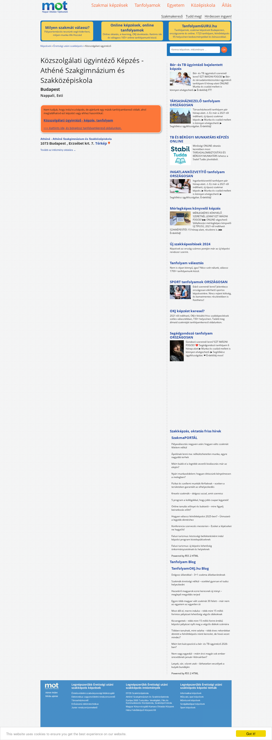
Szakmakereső (172, 16)
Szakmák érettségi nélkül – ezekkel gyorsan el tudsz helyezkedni (200, 583)
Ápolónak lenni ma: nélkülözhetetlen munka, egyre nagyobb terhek (199, 455)
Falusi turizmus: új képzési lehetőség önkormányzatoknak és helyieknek (191, 547)
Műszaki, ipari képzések (192, 697)
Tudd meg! (194, 16)
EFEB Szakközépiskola (137, 693)
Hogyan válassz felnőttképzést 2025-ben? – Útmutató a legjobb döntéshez (200, 518)
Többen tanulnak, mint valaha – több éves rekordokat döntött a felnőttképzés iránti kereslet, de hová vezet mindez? (200, 634)
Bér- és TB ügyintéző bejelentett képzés (196, 66)
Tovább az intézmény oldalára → (58, 150)
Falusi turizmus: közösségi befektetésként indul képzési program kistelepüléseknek (197, 537)
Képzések (45, 46)
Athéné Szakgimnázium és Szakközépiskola (147, 697)
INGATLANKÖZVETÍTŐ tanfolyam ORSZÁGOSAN (197, 174)
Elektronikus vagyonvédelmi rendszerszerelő (93, 697)
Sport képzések (188, 707)
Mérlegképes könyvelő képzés (195, 208)
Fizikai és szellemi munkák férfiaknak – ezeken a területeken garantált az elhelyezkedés (198, 485)
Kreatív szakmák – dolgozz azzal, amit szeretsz (197, 493)
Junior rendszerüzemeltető (84, 707)
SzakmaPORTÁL (184, 437)
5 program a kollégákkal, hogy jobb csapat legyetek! (200, 500)
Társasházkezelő (79, 700)
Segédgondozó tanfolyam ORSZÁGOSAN (191, 335)
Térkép (101, 143)
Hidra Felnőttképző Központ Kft (141, 710)
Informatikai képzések (191, 693)
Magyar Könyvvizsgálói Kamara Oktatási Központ (150, 706)
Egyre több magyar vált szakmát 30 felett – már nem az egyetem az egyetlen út (200, 602)
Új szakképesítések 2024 (190, 244)
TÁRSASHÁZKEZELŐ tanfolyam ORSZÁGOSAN (195, 103)
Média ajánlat (51, 696)
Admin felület (51, 692)
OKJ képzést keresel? (187, 311)
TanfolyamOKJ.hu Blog (190, 568)
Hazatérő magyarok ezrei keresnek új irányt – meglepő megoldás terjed (196, 592)
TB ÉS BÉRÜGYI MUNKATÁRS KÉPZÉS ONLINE (199, 139)
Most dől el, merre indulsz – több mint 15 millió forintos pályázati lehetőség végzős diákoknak (197, 612)
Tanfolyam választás (187, 263)
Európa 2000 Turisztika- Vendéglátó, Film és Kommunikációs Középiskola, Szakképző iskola (149, 701)
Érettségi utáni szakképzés (68, 46)
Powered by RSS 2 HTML (184, 555)
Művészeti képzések (190, 700)
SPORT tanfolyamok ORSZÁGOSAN (199, 282)
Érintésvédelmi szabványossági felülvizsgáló (92, 693)
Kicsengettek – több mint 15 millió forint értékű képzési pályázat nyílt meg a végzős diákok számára (200, 622)
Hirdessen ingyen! (218, 16)
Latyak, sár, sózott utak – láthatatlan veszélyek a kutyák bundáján (197, 665)
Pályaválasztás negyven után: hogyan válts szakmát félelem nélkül (199, 445)
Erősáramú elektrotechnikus (85, 704)
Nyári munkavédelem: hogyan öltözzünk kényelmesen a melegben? (201, 475)
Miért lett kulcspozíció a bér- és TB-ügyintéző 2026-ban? (199, 645)
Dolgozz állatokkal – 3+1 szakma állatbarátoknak (198, 574)
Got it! (250, 733)
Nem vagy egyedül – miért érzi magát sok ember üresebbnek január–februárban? (198, 655)
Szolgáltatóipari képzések (192, 704)
